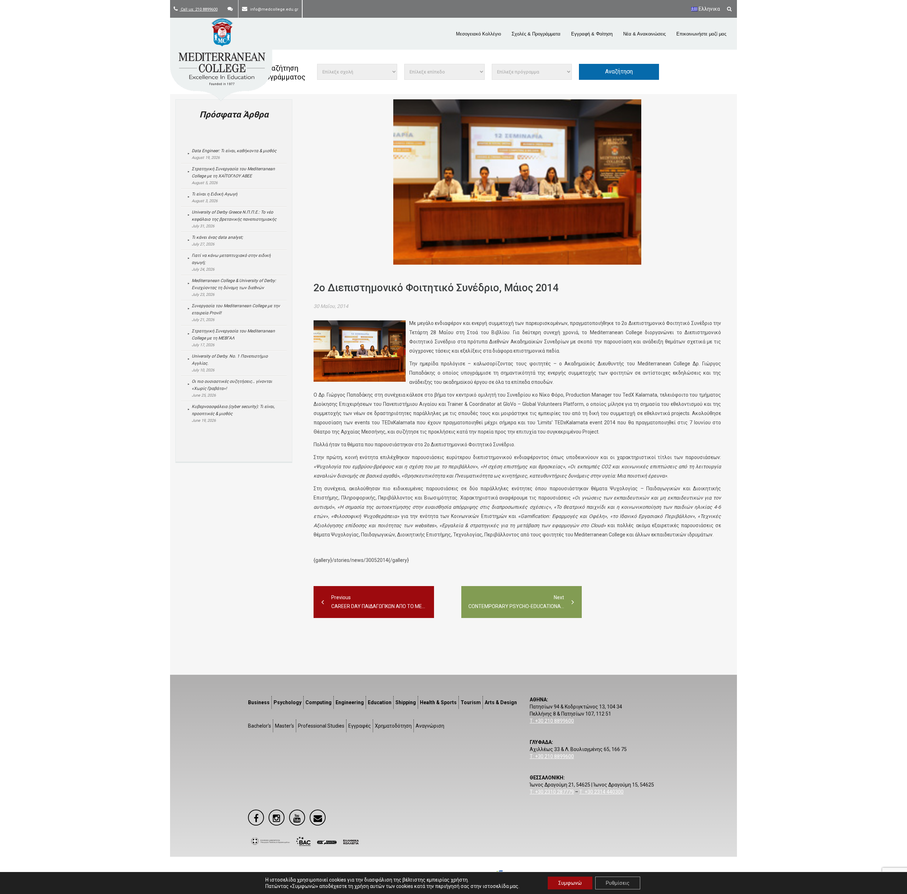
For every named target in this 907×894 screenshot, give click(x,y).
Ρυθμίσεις (618, 883)
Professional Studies (321, 726)
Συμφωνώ (570, 883)
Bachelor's (259, 726)
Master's (284, 726)
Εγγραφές (359, 726)
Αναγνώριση (430, 726)
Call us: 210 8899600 (199, 9)
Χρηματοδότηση (393, 726)
